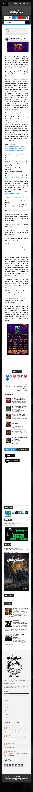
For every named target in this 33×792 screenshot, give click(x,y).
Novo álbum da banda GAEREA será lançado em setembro (20, 636)
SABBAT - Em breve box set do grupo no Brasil (20, 609)
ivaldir (9, 735)
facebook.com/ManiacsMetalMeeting (16, 146)
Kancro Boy (11, 743)
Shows (7, 704)
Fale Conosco (8, 718)
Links (6, 714)
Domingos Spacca (12, 751)
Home (6, 697)
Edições (7, 707)
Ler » (19, 732)
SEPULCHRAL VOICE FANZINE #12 (11, 548)
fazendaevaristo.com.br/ (12, 160)
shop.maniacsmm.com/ (12, 193)
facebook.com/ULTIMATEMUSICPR (15, 150)
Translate (15, 525)
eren (9, 727)
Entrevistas (8, 711)
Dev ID (21, 779)
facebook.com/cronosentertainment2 (16, 148)
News (6, 700)
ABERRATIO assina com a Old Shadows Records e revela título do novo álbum (20, 622)
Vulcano (9, 31)
